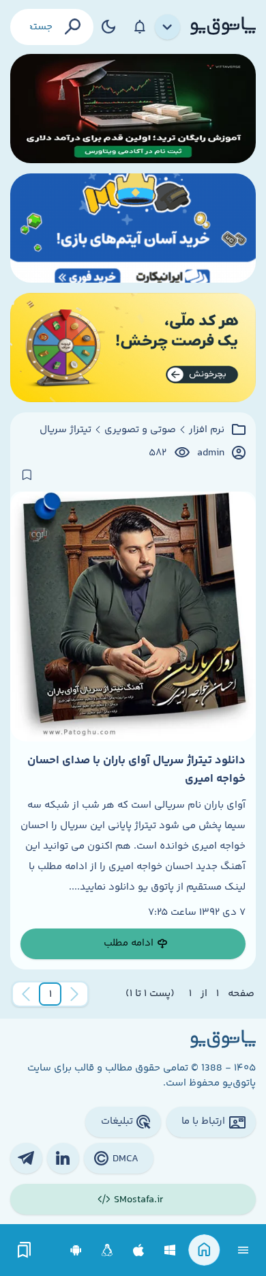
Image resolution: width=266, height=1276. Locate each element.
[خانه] (204, 1250)
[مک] (138, 1250)
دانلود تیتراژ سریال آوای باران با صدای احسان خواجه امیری (136, 769)
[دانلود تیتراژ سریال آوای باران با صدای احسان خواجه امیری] (133, 616)
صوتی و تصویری (140, 430)
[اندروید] (76, 1250)
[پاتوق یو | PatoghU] (223, 27)
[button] (50, 994)
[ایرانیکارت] (133, 228)
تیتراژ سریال (65, 430)
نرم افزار (206, 430)
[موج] (133, 108)
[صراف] (133, 347)
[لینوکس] (107, 1250)
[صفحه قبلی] (74, 994)
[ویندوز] (170, 1250)
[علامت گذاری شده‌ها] (24, 1250)
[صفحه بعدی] (26, 994)
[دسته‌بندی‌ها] (168, 27)
